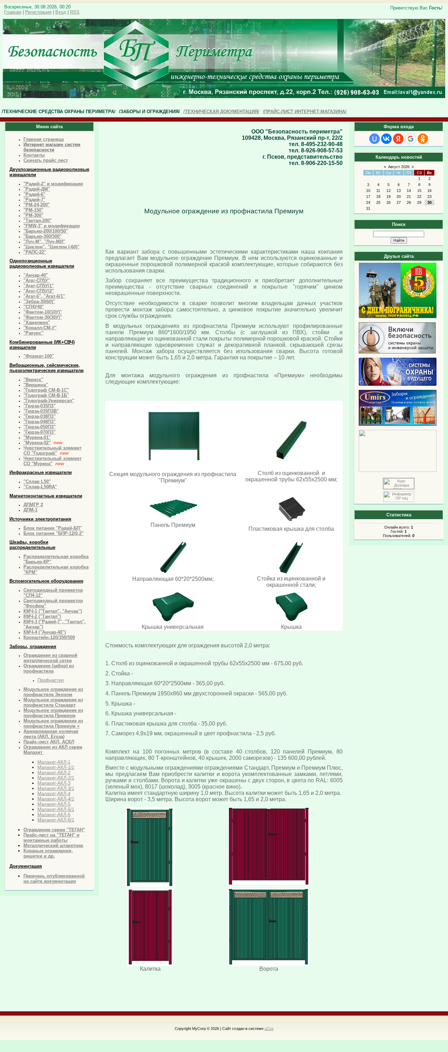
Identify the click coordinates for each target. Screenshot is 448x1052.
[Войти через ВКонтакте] (386, 138)
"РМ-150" (33, 210)
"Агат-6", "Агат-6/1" (44, 296)
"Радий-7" (34, 199)
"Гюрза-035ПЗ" (39, 405)
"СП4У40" (33, 306)
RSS (74, 12)
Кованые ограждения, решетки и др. (48, 853)
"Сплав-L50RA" (40, 486)
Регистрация (38, 12)
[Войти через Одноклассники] (423, 138)
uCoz (269, 1028)
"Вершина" (35, 384)
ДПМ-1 (30, 510)
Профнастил (50, 680)
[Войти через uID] (374, 138)
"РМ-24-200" (36, 204)
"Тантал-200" (37, 220)
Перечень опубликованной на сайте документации (54, 878)
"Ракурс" (33, 333)
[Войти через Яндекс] (398, 138)
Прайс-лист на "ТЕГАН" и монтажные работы (51, 837)
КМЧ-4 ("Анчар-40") (44, 632)
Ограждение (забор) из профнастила (48, 668)
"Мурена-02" (37, 442)
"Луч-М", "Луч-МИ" (44, 241)
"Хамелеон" (36, 322)
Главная (12, 12)
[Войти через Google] (410, 138)
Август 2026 (399, 167)
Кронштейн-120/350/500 (49, 637)
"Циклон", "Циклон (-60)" (51, 246)
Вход (60, 12)
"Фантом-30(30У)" (42, 317)
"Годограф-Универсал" (48, 400)
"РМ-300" (33, 215)
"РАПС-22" (34, 252)
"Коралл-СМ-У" (40, 327)
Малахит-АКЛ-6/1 (55, 820)
